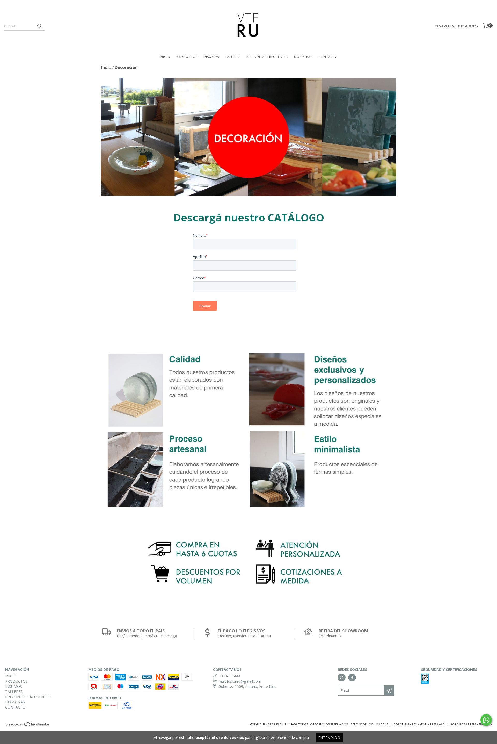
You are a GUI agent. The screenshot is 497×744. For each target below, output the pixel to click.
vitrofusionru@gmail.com (240, 681)
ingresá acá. (436, 724)
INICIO (164, 57)
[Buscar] (39, 26)
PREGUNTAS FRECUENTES (267, 57)
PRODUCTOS (187, 57)
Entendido (329, 737)
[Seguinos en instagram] (342, 677)
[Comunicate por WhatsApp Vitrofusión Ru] (486, 720)
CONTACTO (328, 57)
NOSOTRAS (303, 57)
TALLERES (232, 57)
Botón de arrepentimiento (471, 724)
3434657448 (229, 676)
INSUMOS (211, 57)
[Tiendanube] (27, 726)
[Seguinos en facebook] (352, 677)
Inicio (106, 67)
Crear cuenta (445, 26)
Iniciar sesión (468, 26)
